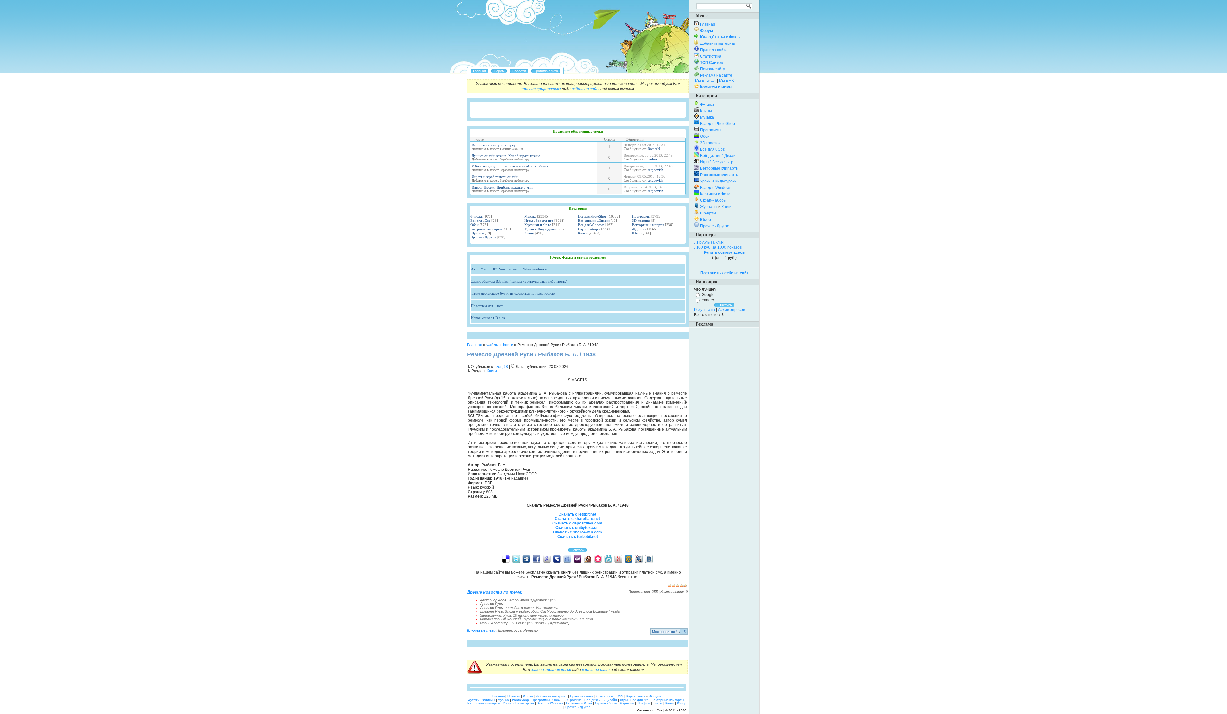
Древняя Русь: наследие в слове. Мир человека (519, 607)
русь (517, 630)
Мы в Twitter (705, 80)
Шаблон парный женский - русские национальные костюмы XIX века (536, 619)
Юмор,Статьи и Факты (720, 37)
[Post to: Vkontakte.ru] (649, 558)
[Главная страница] (479, 71)
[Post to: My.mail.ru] (628, 558)
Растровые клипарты (486, 229)
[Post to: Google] (547, 558)
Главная (474, 345)
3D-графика (641, 220)
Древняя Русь (491, 604)
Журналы (639, 229)
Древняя (505, 630)
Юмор (637, 233)
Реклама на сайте (716, 75)
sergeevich (655, 170)
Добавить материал (718, 43)
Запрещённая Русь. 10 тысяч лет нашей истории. (522, 615)
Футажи (476, 216)
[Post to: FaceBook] (536, 558)
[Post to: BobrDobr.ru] (588, 558)
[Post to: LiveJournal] (639, 558)
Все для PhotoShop (592, 216)
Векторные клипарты (648, 225)
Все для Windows (591, 225)
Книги (583, 233)
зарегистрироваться (541, 89)
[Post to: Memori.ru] (598, 558)
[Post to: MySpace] (557, 558)
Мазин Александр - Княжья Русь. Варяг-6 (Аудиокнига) (525, 623)
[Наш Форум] (499, 71)
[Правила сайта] (545, 71)
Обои (474, 225)
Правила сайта (714, 50)
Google (708, 294)
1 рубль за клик (709, 242)
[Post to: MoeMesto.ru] (608, 558)
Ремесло (530, 630)
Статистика (710, 56)
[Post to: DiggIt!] (526, 558)
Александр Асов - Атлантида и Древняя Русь (518, 600)
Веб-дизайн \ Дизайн (594, 220)
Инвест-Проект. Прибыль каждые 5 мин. (503, 187)
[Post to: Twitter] (516, 558)
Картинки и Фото (537, 225)
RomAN (654, 149)
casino (652, 159)
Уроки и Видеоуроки (540, 229)
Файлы (492, 345)
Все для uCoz (480, 220)
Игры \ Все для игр (538, 220)
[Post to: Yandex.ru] (618, 558)
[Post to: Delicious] (506, 558)
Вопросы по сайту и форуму (494, 145)
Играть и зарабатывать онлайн (495, 177)
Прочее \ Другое (483, 237)
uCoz (658, 710)
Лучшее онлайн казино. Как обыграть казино (506, 156)
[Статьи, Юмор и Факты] (519, 71)
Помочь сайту (712, 69)
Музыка (530, 216)
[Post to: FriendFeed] (567, 558)
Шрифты (477, 233)
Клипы (529, 233)
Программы (641, 216)
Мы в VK (726, 80)
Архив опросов (731, 309)
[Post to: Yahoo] (577, 558)
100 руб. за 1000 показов (719, 247)
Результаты (704, 309)
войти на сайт (585, 89)
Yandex (708, 300)
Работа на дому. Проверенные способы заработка (510, 166)
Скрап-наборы (589, 229)
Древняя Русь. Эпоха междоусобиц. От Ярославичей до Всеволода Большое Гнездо (550, 611)
